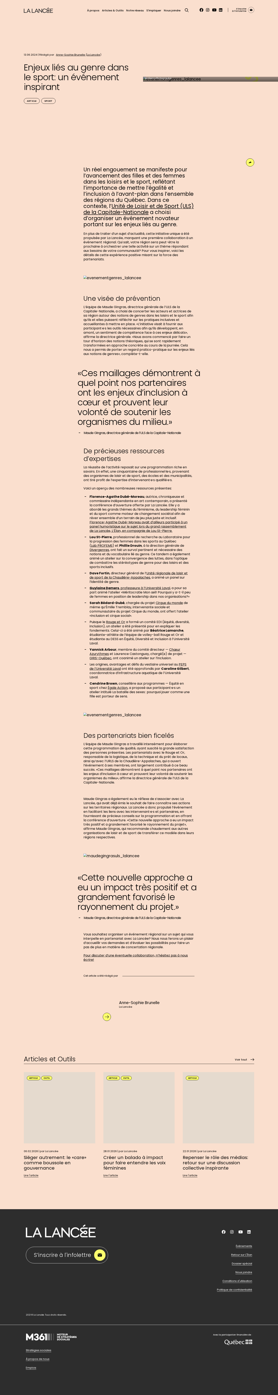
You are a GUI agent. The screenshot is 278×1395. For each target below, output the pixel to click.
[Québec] (238, 1343)
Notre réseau (135, 10)
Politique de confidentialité (234, 1290)
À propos (93, 10)
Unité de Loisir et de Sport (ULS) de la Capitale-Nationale (138, 209)
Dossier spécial (242, 1263)
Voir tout (241, 1060)
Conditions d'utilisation (237, 1281)
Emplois (31, 1368)
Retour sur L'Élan (241, 1255)
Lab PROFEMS (102, 545)
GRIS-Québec (101, 658)
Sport (48, 101)
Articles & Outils (113, 10)
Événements (244, 1246)
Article (32, 101)
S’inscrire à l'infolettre (62, 1255)
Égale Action (118, 687)
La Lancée (93, 55)
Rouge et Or (115, 622)
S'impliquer (153, 10)
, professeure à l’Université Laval (130, 588)
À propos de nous (37, 1359)
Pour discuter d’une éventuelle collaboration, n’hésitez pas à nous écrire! (135, 957)
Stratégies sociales (38, 1350)
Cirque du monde (169, 603)
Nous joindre (172, 10)
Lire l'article (31, 1175)
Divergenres (99, 550)
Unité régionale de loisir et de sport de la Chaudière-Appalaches (139, 575)
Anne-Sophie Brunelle (71, 55)
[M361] (51, 1346)
